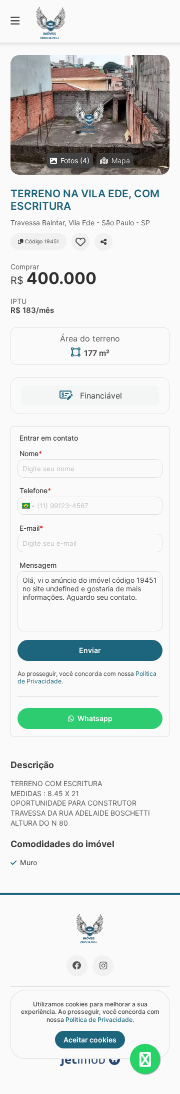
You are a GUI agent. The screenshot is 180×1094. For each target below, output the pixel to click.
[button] (90, 115)
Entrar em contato (49, 438)
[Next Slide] (161, 115)
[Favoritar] (81, 242)
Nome (31, 453)
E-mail (31, 528)
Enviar (90, 650)
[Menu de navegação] (15, 21)
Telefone (35, 490)
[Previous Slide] (18, 115)
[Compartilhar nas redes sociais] (103, 242)
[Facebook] (77, 965)
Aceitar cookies (90, 1039)
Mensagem (38, 565)
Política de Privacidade (99, 1019)
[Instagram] (103, 965)
